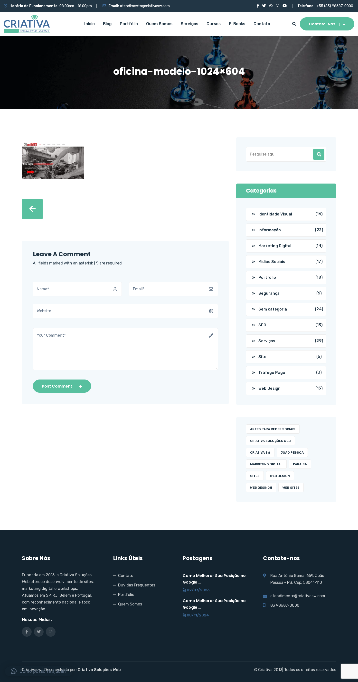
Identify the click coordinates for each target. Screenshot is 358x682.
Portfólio (129, 23)
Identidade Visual (275, 214)
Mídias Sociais (271, 261)
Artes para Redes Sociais (272, 429)
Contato (262, 23)
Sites (255, 476)
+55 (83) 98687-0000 (335, 6)
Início (89, 23)
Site (262, 356)
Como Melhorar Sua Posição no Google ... (214, 579)
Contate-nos (322, 24)
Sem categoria (272, 309)
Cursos (214, 23)
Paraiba (300, 464)
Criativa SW (260, 452)
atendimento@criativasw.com (145, 6)
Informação (269, 230)
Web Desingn (261, 487)
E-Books (237, 23)
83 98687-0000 (284, 605)
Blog (107, 23)
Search (318, 154)
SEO (262, 325)
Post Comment (57, 386)
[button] (39, 671)
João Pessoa (292, 452)
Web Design (269, 388)
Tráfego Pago (271, 372)
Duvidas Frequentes (136, 585)
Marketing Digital (274, 246)
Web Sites (291, 487)
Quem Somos (159, 23)
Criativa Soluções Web (270, 441)
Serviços (189, 23)
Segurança (269, 293)
